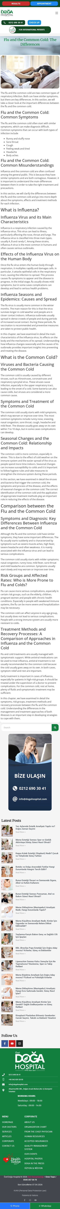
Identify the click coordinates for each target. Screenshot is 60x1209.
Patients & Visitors (30, 1195)
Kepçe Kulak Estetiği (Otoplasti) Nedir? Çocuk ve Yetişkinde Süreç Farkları (37, 854)
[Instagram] (19, 1043)
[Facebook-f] (4, 1043)
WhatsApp (46, 1206)
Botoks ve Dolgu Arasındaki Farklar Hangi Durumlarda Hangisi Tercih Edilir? (35, 868)
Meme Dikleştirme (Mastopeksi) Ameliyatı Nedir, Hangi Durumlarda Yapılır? (35, 908)
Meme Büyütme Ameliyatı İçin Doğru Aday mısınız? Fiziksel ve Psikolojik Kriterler (35, 976)
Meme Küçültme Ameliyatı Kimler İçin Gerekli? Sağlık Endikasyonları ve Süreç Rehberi (34, 1004)
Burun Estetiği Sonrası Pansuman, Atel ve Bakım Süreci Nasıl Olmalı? (35, 895)
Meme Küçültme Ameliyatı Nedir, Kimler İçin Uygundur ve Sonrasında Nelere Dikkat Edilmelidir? (36, 923)
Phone (16, 1206)
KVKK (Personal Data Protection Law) (30, 1190)
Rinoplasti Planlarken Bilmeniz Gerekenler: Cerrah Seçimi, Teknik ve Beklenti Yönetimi (36, 1016)
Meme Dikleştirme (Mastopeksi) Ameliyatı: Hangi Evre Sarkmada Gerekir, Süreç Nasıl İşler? (36, 991)
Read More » (21, 832)
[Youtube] (12, 1043)
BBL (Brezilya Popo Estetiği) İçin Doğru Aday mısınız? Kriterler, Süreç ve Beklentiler (36, 949)
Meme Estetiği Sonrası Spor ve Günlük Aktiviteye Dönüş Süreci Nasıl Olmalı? (33, 841)
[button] (56, 13)
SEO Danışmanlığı (36, 1177)
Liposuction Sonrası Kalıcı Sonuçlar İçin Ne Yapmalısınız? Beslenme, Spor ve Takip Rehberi (36, 964)
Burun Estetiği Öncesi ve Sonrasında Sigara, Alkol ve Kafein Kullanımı (36, 881)
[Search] (55, 727)
